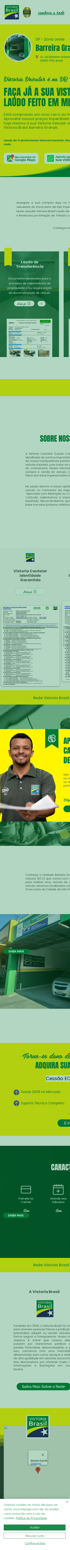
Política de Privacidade (31, 1518)
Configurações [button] (35, 1543)
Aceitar (35, 1527)
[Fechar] (64, 1504)
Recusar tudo (34, 1536)
